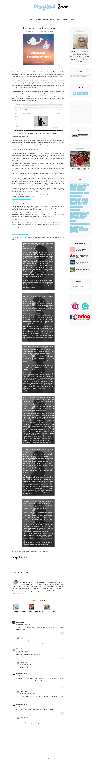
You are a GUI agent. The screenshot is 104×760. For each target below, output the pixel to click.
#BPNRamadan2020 (83, 184)
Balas (62, 633)
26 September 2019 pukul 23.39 (27, 664)
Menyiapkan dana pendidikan (82, 269)
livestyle (73, 190)
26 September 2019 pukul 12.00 (23, 624)
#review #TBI (80, 218)
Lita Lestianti (20, 649)
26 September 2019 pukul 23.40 (27, 693)
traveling (78, 195)
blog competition (76, 198)
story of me (28, 568)
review (80, 193)
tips (72, 187)
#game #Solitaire (75, 212)
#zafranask (74, 226)
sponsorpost (83, 229)
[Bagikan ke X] (21, 572)
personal (21, 568)
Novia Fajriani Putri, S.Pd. (23, 673)
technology (74, 232)
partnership (79, 207)
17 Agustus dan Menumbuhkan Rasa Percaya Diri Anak (80, 169)
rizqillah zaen (56, 758)
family (72, 207)
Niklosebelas (20, 622)
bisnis (80, 204)
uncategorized (75, 209)
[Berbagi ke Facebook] (18, 572)
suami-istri (74, 204)
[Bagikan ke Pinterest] (24, 572)
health (84, 187)
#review (73, 218)
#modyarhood (75, 215)
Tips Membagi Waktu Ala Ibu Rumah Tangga (82, 250)
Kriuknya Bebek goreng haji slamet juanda (82, 263)
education (84, 201)
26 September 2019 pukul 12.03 (27, 640)
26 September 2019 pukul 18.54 (23, 706)
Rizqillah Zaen (24, 638)
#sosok (73, 221)
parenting (73, 184)
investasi (84, 198)
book (85, 204)
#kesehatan (85, 212)
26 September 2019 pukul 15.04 (23, 651)
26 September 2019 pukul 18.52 (23, 675)
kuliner (86, 193)
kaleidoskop (74, 229)
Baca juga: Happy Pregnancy (20, 234)
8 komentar (51, 31)
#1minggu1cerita (75, 201)
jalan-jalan (74, 193)
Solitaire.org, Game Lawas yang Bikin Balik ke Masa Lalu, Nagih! (82, 256)
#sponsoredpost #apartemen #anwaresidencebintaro (86, 223)
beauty (81, 226)
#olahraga (83, 215)
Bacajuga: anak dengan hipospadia (21, 199)
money (72, 195)
